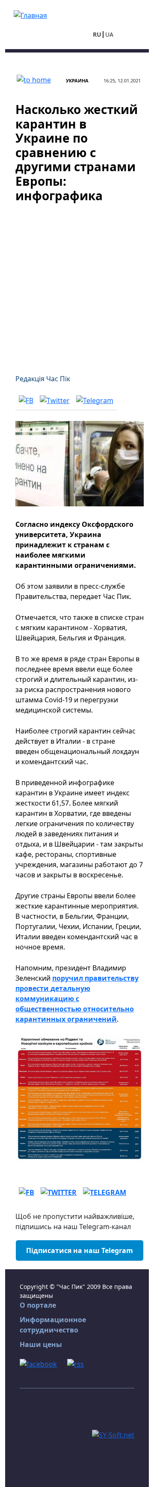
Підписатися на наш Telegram (79, 1250)
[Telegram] (94, 400)
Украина (77, 80)
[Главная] (30, 14)
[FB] (26, 400)
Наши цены (41, 1344)
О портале (38, 1305)
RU (97, 34)
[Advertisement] (77, 283)
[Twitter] (55, 400)
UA (109, 34)
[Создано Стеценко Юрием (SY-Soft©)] (113, 1434)
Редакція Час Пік (42, 378)
